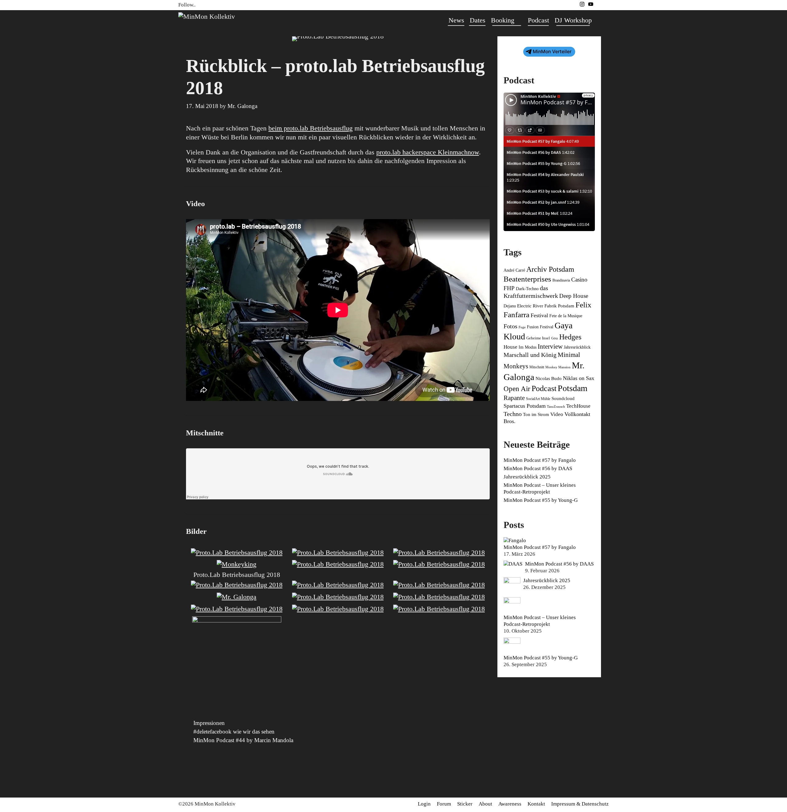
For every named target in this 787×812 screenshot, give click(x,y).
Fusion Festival (540, 326)
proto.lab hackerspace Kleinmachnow (427, 152)
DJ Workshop (573, 20)
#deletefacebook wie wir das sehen (234, 731)
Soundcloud (563, 398)
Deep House (573, 296)
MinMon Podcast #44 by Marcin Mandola (243, 740)
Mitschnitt (536, 367)
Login (424, 804)
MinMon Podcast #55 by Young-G (541, 500)
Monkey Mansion (558, 367)
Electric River (530, 305)
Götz (554, 338)
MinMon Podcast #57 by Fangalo (540, 460)
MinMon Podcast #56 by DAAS (538, 468)
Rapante (514, 398)
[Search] (602, 20)
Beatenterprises (527, 279)
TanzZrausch (556, 406)
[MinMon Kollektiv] (206, 16)
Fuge (522, 327)
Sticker (465, 804)
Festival (539, 315)
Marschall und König (530, 354)
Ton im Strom (536, 414)
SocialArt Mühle (538, 399)
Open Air (517, 389)
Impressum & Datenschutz (580, 804)
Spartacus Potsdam (525, 406)
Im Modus (527, 347)
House (510, 347)
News (456, 20)
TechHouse (578, 406)
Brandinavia (561, 280)
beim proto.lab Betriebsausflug (310, 128)
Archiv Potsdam (550, 269)
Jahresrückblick (577, 347)
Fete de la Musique (565, 316)
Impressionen (209, 723)
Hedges (570, 337)
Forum (444, 804)
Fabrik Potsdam (559, 305)
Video (556, 414)
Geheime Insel (538, 338)
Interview (550, 346)
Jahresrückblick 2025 (527, 477)
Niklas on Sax (578, 378)
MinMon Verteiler (552, 51)
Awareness (509, 804)
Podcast (538, 20)
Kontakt (536, 804)
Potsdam (572, 388)
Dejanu (510, 306)
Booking (502, 20)
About (485, 804)
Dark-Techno (527, 288)
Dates (477, 20)
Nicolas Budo (549, 378)
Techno (513, 413)
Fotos (510, 326)
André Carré (514, 270)
